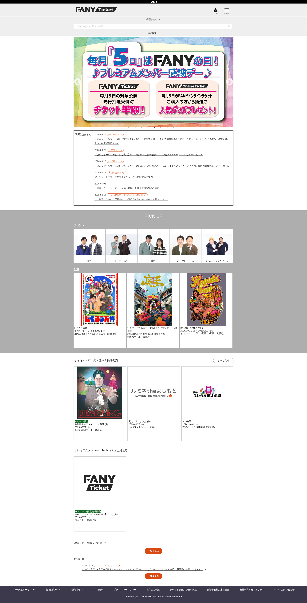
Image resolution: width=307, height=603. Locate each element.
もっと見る (223, 360)
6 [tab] (164, 127)
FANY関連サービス (22, 589)
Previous (78, 82)
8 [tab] (176, 127)
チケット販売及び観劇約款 (183, 589)
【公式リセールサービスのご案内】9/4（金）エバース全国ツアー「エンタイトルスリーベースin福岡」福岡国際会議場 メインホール (161, 165)
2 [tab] (138, 127)
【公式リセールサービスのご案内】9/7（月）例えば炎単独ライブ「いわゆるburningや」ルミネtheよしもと (148, 154)
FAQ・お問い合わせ (284, 589)
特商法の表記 (153, 589)
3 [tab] (145, 127)
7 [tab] (170, 127)
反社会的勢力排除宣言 (218, 589)
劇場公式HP (52, 589)
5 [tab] (157, 127)
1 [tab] (132, 127)
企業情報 (75, 589)
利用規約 (98, 589)
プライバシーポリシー (125, 589)
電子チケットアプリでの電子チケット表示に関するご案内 (123, 177)
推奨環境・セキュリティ (252, 589)
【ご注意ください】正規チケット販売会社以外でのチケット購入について (131, 199)
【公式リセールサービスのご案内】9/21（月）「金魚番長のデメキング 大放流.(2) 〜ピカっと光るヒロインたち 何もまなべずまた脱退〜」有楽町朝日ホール (161, 141)
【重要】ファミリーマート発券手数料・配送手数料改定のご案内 (126, 188)
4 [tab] (151, 127)
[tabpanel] (153, 82)
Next (229, 82)
